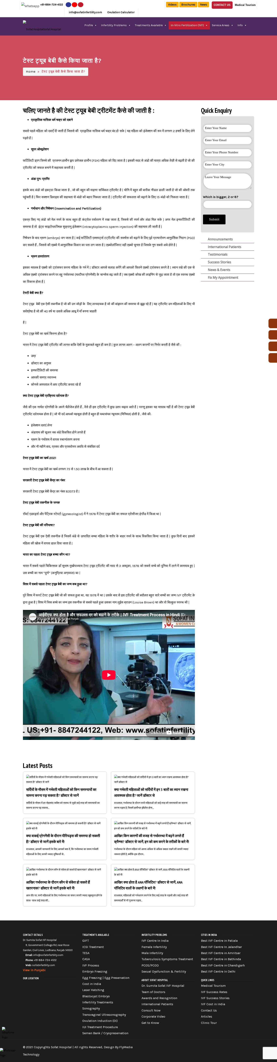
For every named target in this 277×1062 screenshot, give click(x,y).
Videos (172, 4)
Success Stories (219, 262)
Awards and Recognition (159, 998)
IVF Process (90, 965)
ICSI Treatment (93, 947)
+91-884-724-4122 (51, 4)
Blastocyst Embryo (96, 996)
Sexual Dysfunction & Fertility (164, 971)
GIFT (85, 941)
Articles (206, 1016)
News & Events (218, 270)
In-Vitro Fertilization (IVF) (187, 25)
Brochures (188, 4)
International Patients (224, 247)
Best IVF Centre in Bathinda (221, 959)
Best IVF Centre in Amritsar (220, 953)
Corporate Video (153, 1016)
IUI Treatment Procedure (100, 1027)
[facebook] (68, 4)
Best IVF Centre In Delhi (218, 971)
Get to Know (150, 1023)
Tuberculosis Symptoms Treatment (167, 959)
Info (240, 25)
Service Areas (220, 25)
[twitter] (228, 1045)
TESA (85, 953)
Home (30, 71)
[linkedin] (250, 1045)
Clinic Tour (209, 1023)
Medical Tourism (245, 4)
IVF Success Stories (215, 998)
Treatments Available (149, 25)
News (203, 4)
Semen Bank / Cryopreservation (105, 1033)
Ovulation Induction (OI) (100, 1021)
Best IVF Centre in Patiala (219, 941)
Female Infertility (154, 947)
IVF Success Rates (214, 992)
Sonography (91, 1008)
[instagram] (74, 4)
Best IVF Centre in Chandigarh (223, 965)
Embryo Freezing (94, 971)
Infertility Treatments (97, 1002)
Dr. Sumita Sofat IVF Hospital (163, 986)
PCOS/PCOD (150, 965)
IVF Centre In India (155, 941)
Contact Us (222, 4)
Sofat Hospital (61, 1047)
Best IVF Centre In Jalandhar (221, 947)
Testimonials (217, 254)
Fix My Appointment (222, 277)
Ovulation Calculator (121, 12)
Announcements (220, 239)
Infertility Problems (114, 25)
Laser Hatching (93, 990)
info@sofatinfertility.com (85, 12)
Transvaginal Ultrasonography (104, 1015)
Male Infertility (152, 953)
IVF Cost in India (213, 1004)
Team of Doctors (153, 992)
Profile (88, 25)
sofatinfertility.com (43, 965)
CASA (86, 959)
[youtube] (80, 4)
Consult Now (151, 1010)
